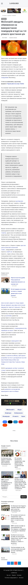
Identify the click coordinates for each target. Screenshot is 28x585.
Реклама (19, 575)
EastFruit (9, 252)
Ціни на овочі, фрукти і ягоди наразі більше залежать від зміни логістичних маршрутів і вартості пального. (13, 305)
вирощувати (15, 341)
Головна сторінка (6, 15)
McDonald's (10, 409)
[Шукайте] (26, 4)
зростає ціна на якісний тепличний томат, (13, 247)
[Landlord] (14, 3)
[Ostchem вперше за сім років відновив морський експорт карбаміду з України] (5, 549)
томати (15, 416)
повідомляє (4, 77)
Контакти (21, 577)
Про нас (9, 575)
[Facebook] (5, 421)
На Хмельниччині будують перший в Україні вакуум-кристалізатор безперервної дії (6, 461)
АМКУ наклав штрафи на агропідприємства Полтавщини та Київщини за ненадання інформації (6, 484)
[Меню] (2, 4)
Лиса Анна (14, 441)
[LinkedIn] (15, 421)
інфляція (8, 413)
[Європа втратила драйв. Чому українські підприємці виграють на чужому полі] (5, 279)
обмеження (19, 413)
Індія (19, 409)
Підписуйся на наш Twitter (15, 83)
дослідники (19, 201)
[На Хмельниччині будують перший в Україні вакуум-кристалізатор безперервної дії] (7, 453)
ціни (23, 416)
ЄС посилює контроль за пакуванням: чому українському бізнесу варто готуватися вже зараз (20, 462)
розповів (9, 315)
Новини (14, 15)
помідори (6, 416)
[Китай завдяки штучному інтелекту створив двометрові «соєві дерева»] (5, 291)
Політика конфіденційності (11, 577)
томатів (3, 233)
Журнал (14, 575)
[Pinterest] (20, 421)
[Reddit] (5, 425)
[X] (10, 421)
